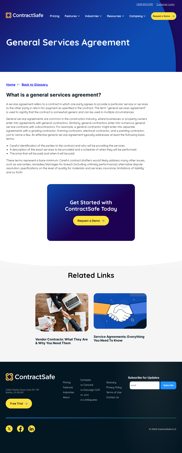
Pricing (54, 16)
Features (68, 387)
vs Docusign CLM (90, 389)
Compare (85, 379)
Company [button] (136, 16)
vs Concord (86, 384)
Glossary (111, 382)
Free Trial (16, 403)
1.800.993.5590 (144, 4)
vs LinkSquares (88, 399)
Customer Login (165, 4)
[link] (61, 320)
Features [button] (71, 16)
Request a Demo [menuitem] (161, 16)
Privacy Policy (114, 387)
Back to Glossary (35, 85)
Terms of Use (113, 392)
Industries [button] (92, 16)
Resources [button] (114, 16)
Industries (68, 392)
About (66, 397)
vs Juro (84, 394)
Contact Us (112, 397)
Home (10, 85)
